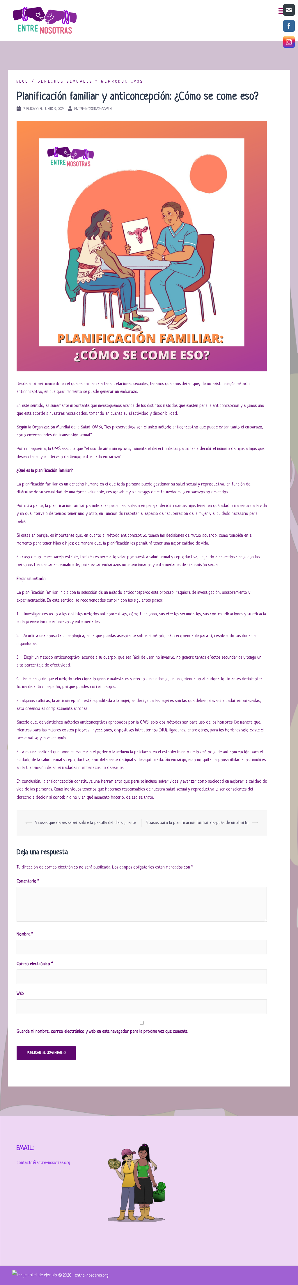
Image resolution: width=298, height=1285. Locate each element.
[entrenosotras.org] (35, 1275)
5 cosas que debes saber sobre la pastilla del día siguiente (85, 822)
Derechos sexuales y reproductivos (90, 82)
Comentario (28, 881)
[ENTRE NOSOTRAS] (44, 20)
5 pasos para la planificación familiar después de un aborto (197, 822)
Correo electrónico (35, 964)
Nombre (25, 934)
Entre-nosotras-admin (93, 109)
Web (20, 993)
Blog (23, 82)
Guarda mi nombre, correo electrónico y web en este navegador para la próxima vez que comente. (102, 1031)
